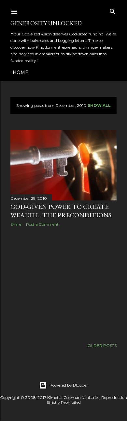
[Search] (113, 10)
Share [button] (15, 224)
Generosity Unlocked (46, 23)
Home (20, 72)
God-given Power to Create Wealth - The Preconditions (60, 210)
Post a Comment (42, 224)
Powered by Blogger (68, 385)
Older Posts (102, 345)
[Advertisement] (63, 283)
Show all (99, 105)
